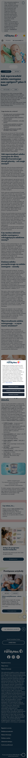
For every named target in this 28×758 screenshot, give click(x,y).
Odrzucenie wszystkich (13, 394)
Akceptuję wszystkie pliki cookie (13, 390)
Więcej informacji (8, 382)
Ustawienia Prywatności (13, 386)
